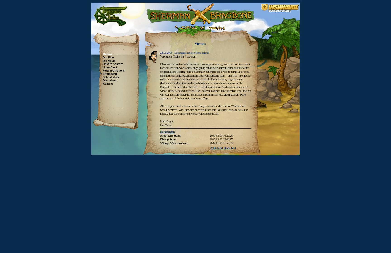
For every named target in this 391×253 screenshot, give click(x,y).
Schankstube (111, 77)
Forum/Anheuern (113, 70)
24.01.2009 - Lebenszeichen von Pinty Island (184, 52)
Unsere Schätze (113, 64)
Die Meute (109, 61)
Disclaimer (110, 80)
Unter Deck (110, 67)
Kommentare (167, 131)
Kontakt (108, 83)
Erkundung (110, 73)
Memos (107, 54)
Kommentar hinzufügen (223, 147)
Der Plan (108, 57)
